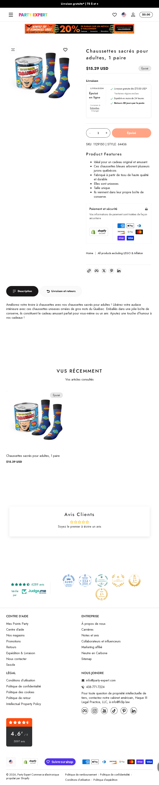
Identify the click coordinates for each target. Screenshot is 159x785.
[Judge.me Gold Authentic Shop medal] (118, 580)
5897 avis (19, 741)
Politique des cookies (20, 692)
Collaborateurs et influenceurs (101, 641)
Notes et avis (90, 635)
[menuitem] (42, 624)
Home (89, 253)
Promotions (13, 641)
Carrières (87, 629)
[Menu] (11, 14)
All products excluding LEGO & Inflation (120, 253)
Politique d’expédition (105, 780)
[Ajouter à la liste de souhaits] (65, 49)
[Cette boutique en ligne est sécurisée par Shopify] (98, 232)
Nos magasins (15, 635)
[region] (79, 4)
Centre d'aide (15, 629)
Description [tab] (25, 291)
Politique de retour (18, 698)
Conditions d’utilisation (77, 780)
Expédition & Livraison (20, 653)
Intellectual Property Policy (23, 704)
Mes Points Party (17, 624)
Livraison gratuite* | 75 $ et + (79, 4)
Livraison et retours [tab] (63, 291)
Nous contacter (16, 659)
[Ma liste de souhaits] (114, 15)
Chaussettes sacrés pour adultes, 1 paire (33, 456)
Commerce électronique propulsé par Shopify (32, 776)
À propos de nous (93, 624)
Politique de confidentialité (23, 686)
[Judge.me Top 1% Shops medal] (134, 580)
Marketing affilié (91, 647)
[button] (124, 15)
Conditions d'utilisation (20, 680)
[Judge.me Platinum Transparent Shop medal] (101, 580)
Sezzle (10, 665)
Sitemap (86, 659)
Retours (11, 647)
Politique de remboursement (81, 774)
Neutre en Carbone (94, 653)
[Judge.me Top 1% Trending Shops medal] (101, 594)
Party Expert (24, 774)
